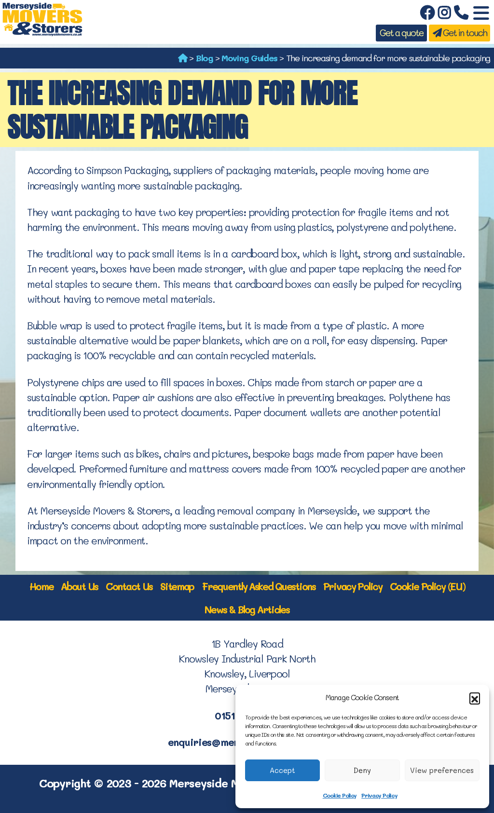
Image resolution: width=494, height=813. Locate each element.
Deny (362, 770)
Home (41, 586)
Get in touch (463, 33)
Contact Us (129, 586)
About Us (79, 586)
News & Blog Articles (247, 609)
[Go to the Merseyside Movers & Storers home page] (42, 17)
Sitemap (177, 586)
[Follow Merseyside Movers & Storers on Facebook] (427, 13)
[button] (475, 698)
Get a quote (401, 33)
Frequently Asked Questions (259, 586)
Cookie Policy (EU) (427, 586)
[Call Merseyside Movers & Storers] (461, 13)
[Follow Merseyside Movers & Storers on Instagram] (444, 13)
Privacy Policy (379, 795)
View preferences (442, 770)
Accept (282, 770)
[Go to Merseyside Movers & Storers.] (182, 58)
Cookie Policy (340, 795)
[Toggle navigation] (481, 13)
